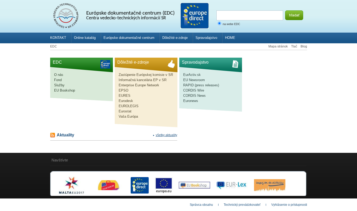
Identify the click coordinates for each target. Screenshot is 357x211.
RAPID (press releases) (201, 85)
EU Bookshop (64, 90)
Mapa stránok (278, 46)
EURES (124, 96)
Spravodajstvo (206, 38)
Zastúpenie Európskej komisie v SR (146, 75)
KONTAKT (58, 38)
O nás (58, 75)
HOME (230, 38)
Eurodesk (126, 101)
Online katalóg (85, 38)
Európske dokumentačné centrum (128, 38)
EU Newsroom (194, 80)
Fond (58, 80)
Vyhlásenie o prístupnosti (289, 205)
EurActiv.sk (192, 75)
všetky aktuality (166, 135)
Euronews (190, 101)
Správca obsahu (201, 205)
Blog (304, 46)
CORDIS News (194, 96)
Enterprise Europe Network (139, 85)
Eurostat (125, 111)
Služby (59, 85)
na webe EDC (231, 24)
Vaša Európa (128, 116)
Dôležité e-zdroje (175, 38)
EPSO (123, 90)
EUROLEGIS (129, 106)
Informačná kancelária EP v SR (142, 80)
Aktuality (65, 135)
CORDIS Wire (193, 90)
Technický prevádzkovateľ (242, 205)
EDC (53, 46)
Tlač (294, 46)
